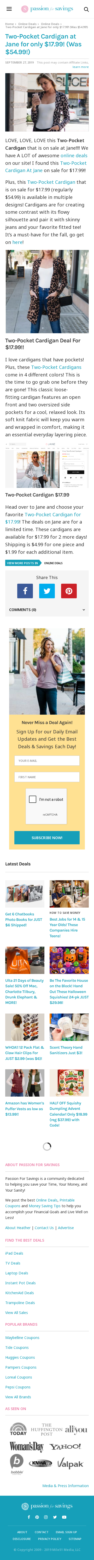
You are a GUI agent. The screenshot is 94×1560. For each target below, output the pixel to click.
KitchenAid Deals (19, 1292)
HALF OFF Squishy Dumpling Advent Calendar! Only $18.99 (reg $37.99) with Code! (68, 1114)
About (22, 1532)
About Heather (18, 1227)
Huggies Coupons (20, 1357)
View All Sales (16, 1312)
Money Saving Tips (45, 1205)
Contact (42, 1532)
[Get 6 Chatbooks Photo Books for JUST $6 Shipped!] (24, 894)
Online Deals (27, 24)
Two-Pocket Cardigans (56, 367)
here (17, 242)
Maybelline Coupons (22, 1337)
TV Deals (12, 1263)
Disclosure (22, 1539)
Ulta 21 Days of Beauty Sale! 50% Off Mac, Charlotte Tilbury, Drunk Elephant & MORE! (24, 991)
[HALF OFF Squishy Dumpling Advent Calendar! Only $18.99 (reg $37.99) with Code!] (69, 1083)
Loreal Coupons (18, 1377)
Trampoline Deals (20, 1302)
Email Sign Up (66, 1532)
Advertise (66, 1227)
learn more (81, 67)
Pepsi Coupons (18, 1387)
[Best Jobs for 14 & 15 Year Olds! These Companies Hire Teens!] (69, 894)
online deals (74, 155)
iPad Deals (14, 1253)
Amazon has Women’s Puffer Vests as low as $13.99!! (24, 1109)
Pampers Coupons (21, 1367)
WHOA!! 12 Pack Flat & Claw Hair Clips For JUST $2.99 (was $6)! (24, 1053)
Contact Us (44, 1227)
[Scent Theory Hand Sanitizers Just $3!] (69, 1027)
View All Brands (18, 1396)
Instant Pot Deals (20, 1282)
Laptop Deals (16, 1272)
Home (9, 24)
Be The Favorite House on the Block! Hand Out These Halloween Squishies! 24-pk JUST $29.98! (69, 991)
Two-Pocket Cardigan (51, 182)
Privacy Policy (49, 1539)
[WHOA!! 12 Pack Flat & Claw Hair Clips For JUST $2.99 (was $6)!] (24, 1027)
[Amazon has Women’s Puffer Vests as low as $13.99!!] (24, 1083)
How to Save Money (65, 912)
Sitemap (75, 1539)
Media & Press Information (65, 1485)
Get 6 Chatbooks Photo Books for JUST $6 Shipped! (23, 920)
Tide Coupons (17, 1347)
